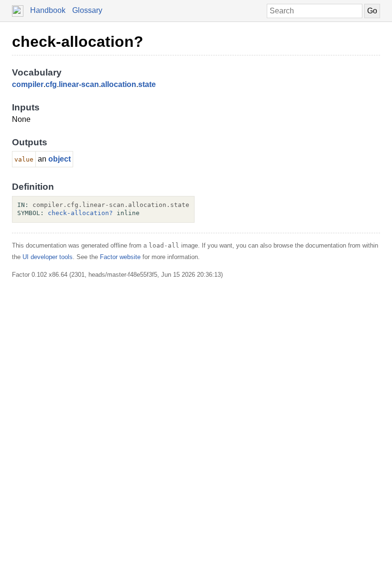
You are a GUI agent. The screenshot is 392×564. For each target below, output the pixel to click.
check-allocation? (77, 41)
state (147, 84)
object (59, 159)
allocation (118, 84)
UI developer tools (47, 256)
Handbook (47, 10)
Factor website (120, 256)
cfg (51, 84)
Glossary (87, 10)
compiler (28, 84)
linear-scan (79, 84)
